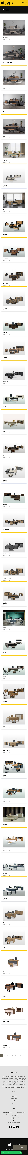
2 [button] (4, 1055)
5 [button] (12, 1055)
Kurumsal (14, 1098)
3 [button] (7, 1055)
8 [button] (20, 1055)
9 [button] (23, 1055)
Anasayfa (14, 1096)
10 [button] (26, 1055)
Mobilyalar (14, 1100)
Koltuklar (14, 1102)
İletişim (14, 1103)
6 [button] (15, 1055)
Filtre (21, 1147)
